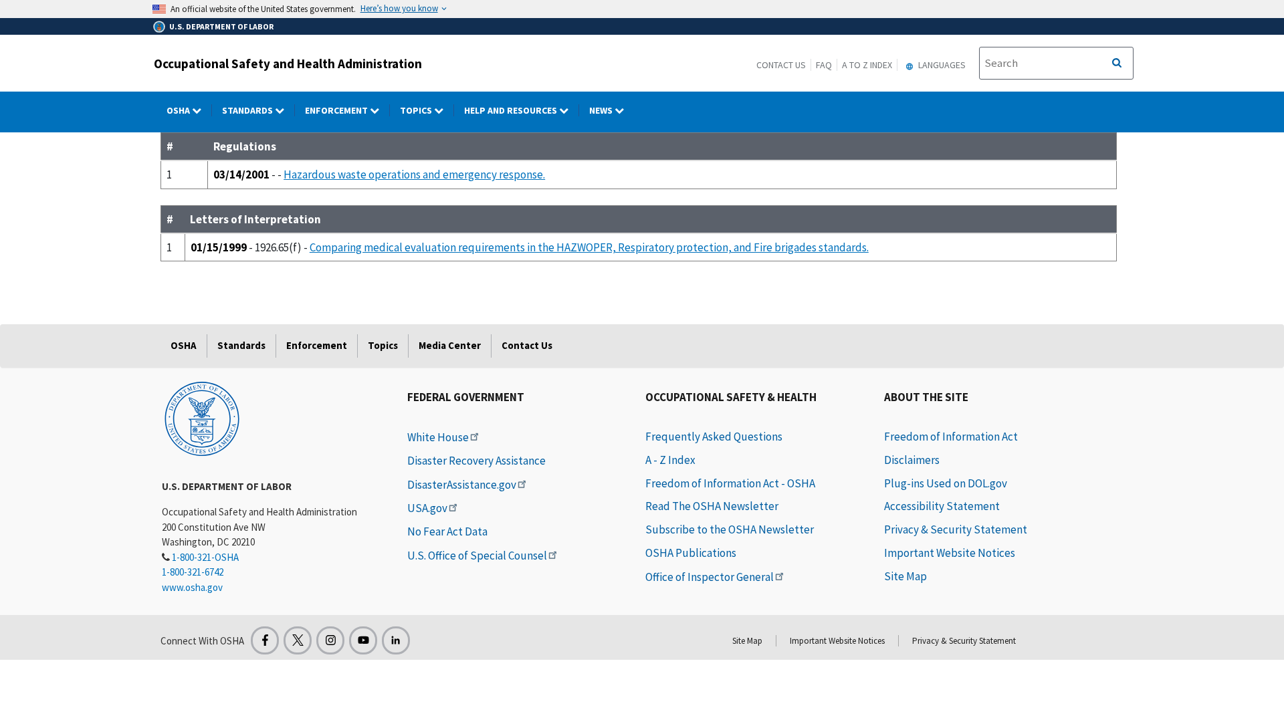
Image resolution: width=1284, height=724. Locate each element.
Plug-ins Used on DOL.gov (945, 483)
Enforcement (337, 110)
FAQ (824, 65)
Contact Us (781, 65)
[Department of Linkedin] (396, 640)
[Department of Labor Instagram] (330, 640)
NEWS (602, 110)
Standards (248, 110)
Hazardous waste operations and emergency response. (414, 174)
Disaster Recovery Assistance (476, 460)
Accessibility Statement (942, 506)
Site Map (905, 576)
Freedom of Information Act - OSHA (730, 483)
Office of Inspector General (709, 577)
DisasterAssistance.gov (461, 484)
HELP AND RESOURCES (511, 110)
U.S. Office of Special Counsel (477, 555)
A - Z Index (670, 460)
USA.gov (427, 508)
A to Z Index (867, 65)
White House (438, 437)
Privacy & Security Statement (955, 529)
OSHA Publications (690, 553)
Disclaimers (912, 460)
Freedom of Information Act (951, 436)
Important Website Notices (949, 553)
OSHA (179, 110)
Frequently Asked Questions (713, 436)
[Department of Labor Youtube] (363, 640)
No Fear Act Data (447, 531)
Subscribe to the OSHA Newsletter (729, 529)
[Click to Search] (1117, 63)
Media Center (450, 345)
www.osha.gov (192, 587)
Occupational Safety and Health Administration (288, 63)
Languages (941, 65)
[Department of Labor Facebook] (265, 640)
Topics (417, 110)
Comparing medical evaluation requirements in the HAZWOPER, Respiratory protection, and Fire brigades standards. (589, 247)
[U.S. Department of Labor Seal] (202, 418)
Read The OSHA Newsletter (711, 506)
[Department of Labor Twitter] (298, 640)
